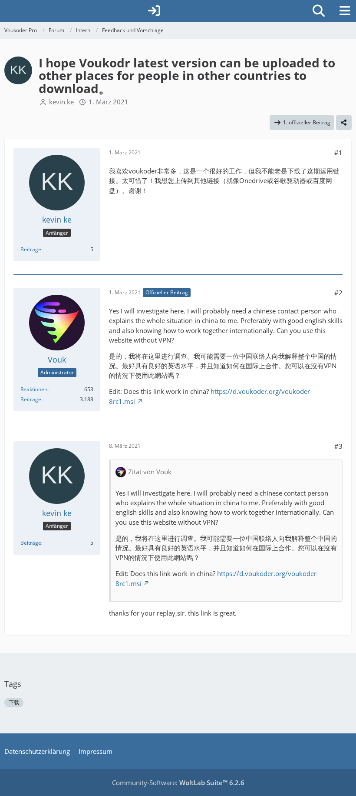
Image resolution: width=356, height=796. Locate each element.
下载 (14, 702)
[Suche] (318, 11)
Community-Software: (178, 782)
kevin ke (61, 101)
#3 (338, 446)
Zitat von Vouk (149, 471)
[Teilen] (344, 122)
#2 (338, 292)
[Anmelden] (154, 11)
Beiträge (30, 249)
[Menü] (344, 11)
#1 (338, 152)
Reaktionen (33, 389)
